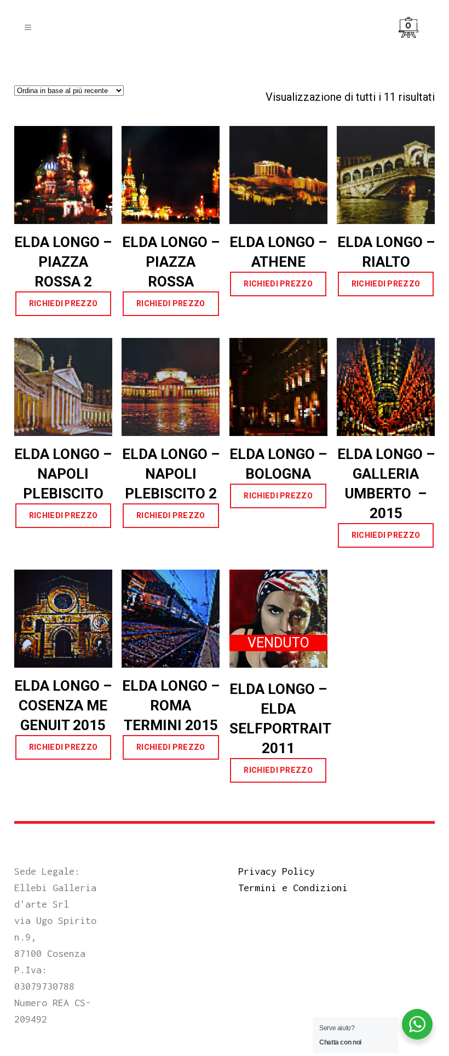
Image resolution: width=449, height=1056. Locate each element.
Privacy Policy (276, 871)
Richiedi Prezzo (63, 303)
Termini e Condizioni (293, 887)
